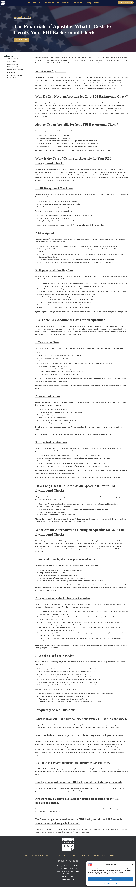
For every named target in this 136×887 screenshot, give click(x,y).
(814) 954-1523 (68, 877)
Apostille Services (12, 58)
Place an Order (21, 40)
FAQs (83, 855)
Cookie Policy (106, 883)
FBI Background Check (14, 67)
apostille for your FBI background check (49, 113)
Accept (111, 879)
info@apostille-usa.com (68, 874)
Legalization (77, 3)
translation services (96, 348)
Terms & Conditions (68, 879)
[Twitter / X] (59, 861)
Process (58, 855)
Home (29, 3)
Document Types (50, 3)
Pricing (88, 3)
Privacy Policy (114, 883)
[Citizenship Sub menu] (70, 3)
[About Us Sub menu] (41, 3)
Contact (96, 3)
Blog (89, 855)
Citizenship (65, 3)
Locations (75, 855)
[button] (132, 864)
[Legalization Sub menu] (83, 3)
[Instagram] (62, 861)
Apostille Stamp (12, 61)
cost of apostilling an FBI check (66, 752)
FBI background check (68, 326)
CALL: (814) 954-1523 (126, 2)
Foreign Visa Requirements (15, 69)
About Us (36, 3)
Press (104, 855)
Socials (96, 855)
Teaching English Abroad (14, 78)
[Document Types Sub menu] (58, 3)
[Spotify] (77, 861)
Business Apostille (12, 64)
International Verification (14, 75)
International (11, 72)
